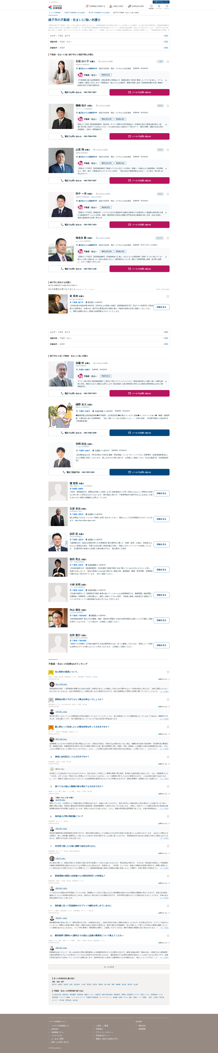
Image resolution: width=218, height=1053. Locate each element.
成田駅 (90, 539)
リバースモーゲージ (78, 997)
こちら (92, 289)
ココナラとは (56, 1035)
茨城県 (81, 370)
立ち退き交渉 (56, 994)
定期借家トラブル (157, 994)
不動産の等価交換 (92, 997)
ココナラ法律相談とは (60, 1026)
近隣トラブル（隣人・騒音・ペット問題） (133, 997)
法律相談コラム (57, 1032)
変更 (166, 36)
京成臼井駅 (99, 411)
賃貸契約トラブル (133, 994)
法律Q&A (54, 1029)
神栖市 (80, 489)
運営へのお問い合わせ (60, 1042)
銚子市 (81, 68)
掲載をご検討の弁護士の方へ (107, 1039)
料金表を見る (106, 75)
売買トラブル (144, 994)
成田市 (80, 540)
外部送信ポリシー (103, 1035)
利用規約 (99, 1029)
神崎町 (118, 984)
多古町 (124, 984)
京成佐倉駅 (92, 565)
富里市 (89, 984)
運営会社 (142, 1026)
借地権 (115, 997)
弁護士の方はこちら (161, 2)
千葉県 (74, 302)
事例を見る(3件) (107, 119)
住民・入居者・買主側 (156, 997)
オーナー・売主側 (58, 1000)
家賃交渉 (65, 994)
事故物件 (117, 994)
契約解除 (73, 994)
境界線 (123, 994)
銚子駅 (90, 302)
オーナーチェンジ (106, 997)
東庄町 (130, 984)
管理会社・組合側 (71, 1000)
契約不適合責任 (107, 994)
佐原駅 (90, 514)
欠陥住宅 (98, 994)
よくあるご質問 (57, 1039)
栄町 (113, 984)
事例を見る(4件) (107, 251)
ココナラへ (54, 2)
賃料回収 (80, 994)
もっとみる (109, 967)
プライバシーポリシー (104, 1032)
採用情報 (142, 1029)
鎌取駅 (94, 615)
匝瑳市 (95, 984)
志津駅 (97, 450)
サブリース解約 (64, 997)
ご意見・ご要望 (102, 1026)
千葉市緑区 (82, 615)
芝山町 (135, 984)
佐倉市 (87, 411)
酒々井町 (107, 984)
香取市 (80, 514)
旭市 (71, 984)
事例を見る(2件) (107, 163)
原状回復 (55, 997)
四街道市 (77, 984)
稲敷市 (87, 370)
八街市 (83, 984)
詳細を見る (161, 307)
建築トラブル (88, 994)
